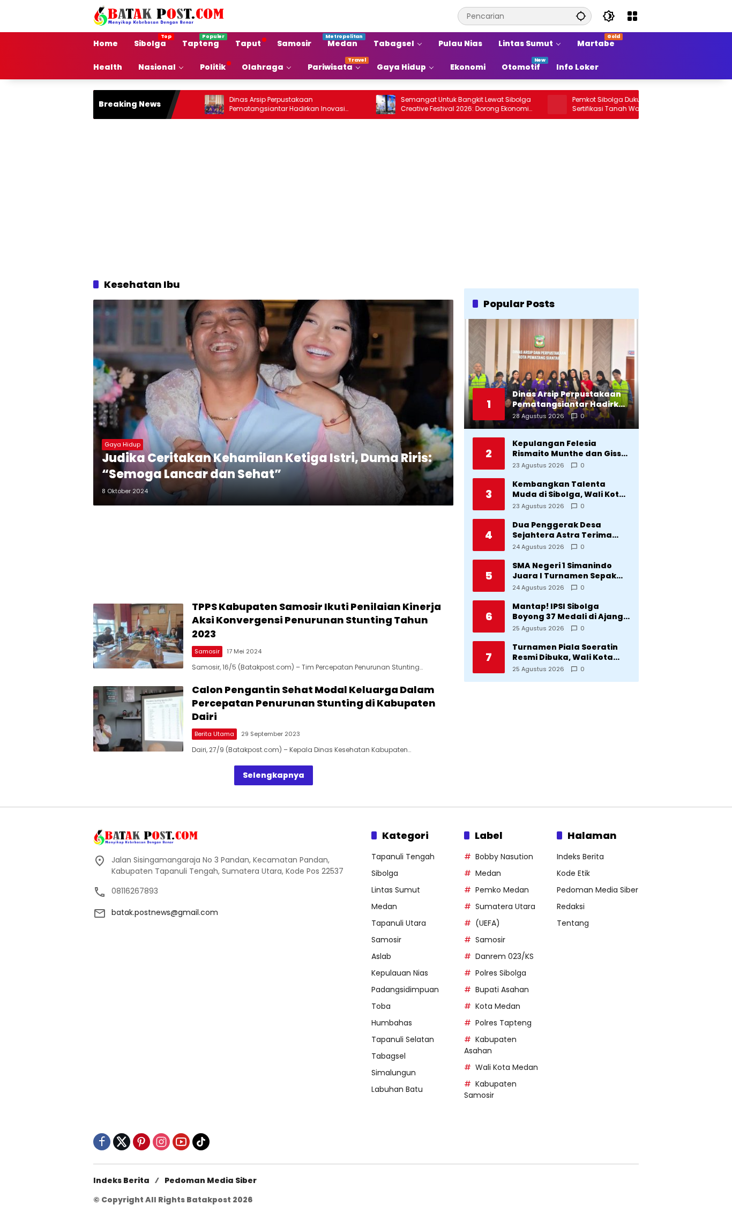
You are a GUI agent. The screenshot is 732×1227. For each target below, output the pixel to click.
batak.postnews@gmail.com (164, 912)
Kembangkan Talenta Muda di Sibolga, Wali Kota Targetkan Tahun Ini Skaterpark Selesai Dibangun (568, 489)
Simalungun (393, 1072)
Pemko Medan (502, 889)
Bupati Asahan (502, 989)
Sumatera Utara (505, 906)
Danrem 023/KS (504, 956)
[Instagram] (161, 1141)
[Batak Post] (160, 15)
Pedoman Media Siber (597, 889)
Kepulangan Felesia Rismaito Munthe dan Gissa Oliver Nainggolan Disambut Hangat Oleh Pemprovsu (569, 448)
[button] (581, 16)
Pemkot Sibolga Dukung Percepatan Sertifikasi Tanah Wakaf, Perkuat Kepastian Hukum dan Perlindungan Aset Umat (604, 104)
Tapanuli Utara (398, 923)
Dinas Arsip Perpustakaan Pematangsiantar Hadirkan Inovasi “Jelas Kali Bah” (252, 104)
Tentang (573, 923)
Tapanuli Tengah (403, 856)
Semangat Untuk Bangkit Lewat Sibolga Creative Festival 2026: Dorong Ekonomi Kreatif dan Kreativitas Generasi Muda (430, 104)
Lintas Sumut (395, 889)
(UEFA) (487, 923)
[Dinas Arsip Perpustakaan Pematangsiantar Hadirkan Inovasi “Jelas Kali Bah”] (179, 104)
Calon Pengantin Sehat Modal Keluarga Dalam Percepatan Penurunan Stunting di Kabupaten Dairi (314, 703)
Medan (384, 906)
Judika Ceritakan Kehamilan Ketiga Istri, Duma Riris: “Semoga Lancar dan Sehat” (267, 466)
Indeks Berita (580, 856)
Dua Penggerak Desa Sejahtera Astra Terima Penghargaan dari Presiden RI (571, 529)
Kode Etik (573, 873)
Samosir (207, 651)
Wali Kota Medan (506, 1067)
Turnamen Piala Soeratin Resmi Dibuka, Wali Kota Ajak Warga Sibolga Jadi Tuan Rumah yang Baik (565, 652)
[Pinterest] (141, 1141)
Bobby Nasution (504, 856)
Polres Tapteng (503, 1022)
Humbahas (391, 1022)
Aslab (381, 956)
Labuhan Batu (397, 1089)
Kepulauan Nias (399, 973)
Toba (381, 1006)
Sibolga (384, 873)
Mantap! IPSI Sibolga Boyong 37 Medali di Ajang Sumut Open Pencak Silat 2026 (567, 611)
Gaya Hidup (122, 444)
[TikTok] (201, 1141)
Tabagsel (388, 1056)
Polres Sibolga (500, 973)
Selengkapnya (273, 775)
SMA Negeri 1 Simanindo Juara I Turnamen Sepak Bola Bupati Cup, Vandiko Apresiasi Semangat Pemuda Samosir (565, 570)
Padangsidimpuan (405, 989)
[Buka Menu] (632, 16)
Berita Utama (214, 734)
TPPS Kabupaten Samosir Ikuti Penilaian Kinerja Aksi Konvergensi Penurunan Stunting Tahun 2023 (316, 620)
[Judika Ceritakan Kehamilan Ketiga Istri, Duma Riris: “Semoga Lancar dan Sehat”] (273, 402)
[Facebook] (101, 1141)
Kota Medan (497, 1006)
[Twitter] (121, 1141)
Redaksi (571, 906)
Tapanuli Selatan (402, 1039)
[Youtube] (181, 1141)
